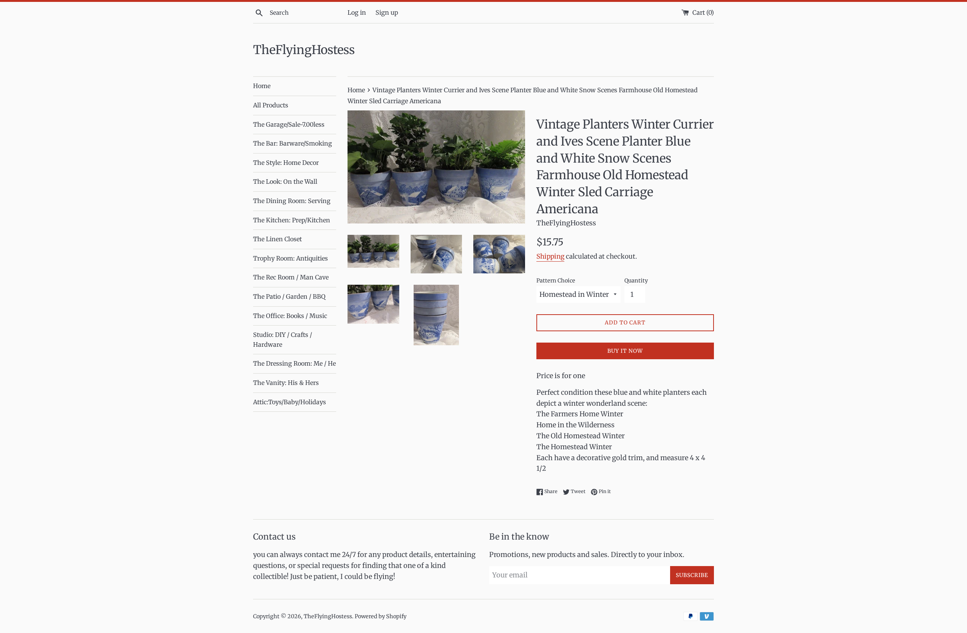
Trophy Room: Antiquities (290, 258)
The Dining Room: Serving (292, 201)
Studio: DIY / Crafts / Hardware (282, 339)
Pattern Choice (555, 280)
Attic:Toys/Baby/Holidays (289, 402)
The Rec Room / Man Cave (291, 277)
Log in (357, 12)
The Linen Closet (277, 239)
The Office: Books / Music (290, 316)
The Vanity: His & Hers (286, 382)
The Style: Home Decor (286, 162)
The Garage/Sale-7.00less (288, 124)
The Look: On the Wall (285, 181)
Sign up (386, 12)
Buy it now (625, 351)
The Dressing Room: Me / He (294, 363)
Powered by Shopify (380, 616)
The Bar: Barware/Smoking (292, 143)
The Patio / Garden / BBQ (289, 296)
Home (261, 86)
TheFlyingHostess (304, 49)
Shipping (550, 256)
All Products (270, 105)
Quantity (636, 280)
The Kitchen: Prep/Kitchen (291, 220)
